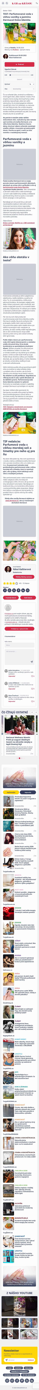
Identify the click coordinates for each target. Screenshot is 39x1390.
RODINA (18, 955)
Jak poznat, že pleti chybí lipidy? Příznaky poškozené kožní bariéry (25, 978)
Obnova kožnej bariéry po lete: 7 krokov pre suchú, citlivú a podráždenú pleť (24, 823)
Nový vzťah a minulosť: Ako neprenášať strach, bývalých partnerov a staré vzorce (25, 946)
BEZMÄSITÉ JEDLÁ (21, 1218)
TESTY (10, 10)
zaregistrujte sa (11, 622)
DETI (16, 1072)
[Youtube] (12, 1381)
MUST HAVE (19, 890)
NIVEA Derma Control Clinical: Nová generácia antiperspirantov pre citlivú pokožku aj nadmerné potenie (25, 1060)
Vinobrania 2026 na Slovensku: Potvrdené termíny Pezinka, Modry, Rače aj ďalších (24, 812)
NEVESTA (18, 875)
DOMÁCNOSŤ (20, 1105)
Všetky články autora (24, 577)
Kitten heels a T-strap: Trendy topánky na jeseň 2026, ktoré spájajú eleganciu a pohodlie (24, 862)
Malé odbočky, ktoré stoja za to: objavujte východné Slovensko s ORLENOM (24, 1043)
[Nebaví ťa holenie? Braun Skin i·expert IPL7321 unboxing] (10, 1334)
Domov (5, 10)
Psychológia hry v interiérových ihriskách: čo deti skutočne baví (25, 1076)
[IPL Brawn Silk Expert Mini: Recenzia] (28, 1334)
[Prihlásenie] (3, 3)
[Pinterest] (22, 1381)
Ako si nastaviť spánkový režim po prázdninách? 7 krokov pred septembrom (24, 960)
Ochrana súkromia (11, 1375)
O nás (9, 1368)
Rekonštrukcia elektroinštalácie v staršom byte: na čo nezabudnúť (25, 1142)
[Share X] (14, 590)
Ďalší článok (28, 598)
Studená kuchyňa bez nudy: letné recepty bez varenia (25, 1221)
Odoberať (31, 1360)
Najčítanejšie (11, 792)
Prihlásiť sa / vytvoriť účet (19, 629)
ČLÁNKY (18, 1006)
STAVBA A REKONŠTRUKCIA (25, 1138)
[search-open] (6, 3)
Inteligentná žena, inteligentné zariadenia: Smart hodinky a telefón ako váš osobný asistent (24, 1026)
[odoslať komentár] (32, 661)
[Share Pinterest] (18, 590)
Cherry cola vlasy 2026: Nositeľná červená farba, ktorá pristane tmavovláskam (24, 837)
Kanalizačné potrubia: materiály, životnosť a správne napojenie (23, 1175)
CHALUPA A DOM (21, 1171)
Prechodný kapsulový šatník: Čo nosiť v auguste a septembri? (25, 798)
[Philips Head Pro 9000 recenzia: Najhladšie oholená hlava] (28, 1323)
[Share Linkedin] (23, 590)
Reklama (28, 1368)
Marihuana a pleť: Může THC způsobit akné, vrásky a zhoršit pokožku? (25, 992)
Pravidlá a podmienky (19, 1371)
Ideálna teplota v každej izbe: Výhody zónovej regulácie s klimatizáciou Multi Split (24, 1190)
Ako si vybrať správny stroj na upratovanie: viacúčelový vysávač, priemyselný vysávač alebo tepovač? (25, 1126)
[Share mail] (28, 590)
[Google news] (27, 1381)
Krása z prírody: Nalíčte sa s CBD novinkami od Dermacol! (19, 224)
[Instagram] (7, 1381)
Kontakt (18, 1368)
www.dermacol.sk (11, 501)
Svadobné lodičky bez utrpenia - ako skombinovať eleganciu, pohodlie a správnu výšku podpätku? (25, 880)
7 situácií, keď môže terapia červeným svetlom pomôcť (25, 911)
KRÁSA (17, 974)
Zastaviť (19, 79)
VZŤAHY (17, 941)
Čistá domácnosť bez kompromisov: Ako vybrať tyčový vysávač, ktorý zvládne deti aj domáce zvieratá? (24, 1242)
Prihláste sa (9, 614)
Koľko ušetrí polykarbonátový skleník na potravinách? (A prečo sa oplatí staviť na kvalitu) (25, 1092)
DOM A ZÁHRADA (21, 1087)
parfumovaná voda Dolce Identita (16, 187)
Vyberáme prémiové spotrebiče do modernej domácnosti (24, 1208)
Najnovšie (28, 792)
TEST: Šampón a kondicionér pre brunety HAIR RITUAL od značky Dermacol (17, 408)
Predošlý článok (11, 598)
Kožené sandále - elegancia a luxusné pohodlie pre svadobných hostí (25, 894)
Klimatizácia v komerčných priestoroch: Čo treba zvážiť (25, 1156)
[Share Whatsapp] (9, 590)
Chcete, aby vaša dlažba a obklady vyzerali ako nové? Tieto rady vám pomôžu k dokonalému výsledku (25, 1110)
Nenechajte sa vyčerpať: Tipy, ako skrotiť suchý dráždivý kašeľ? (24, 1011)
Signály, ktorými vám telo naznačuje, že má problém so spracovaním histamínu (25, 927)
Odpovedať (11, 676)
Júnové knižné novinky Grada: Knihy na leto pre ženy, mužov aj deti (24, 1255)
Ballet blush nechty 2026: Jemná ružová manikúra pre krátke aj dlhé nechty (25, 848)
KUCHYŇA (18, 1203)
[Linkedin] (32, 1381)
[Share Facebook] (5, 590)
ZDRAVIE (18, 908)
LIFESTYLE (18, 1054)
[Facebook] (17, 1381)
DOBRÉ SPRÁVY (20, 1039)
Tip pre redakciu (29, 1375)
